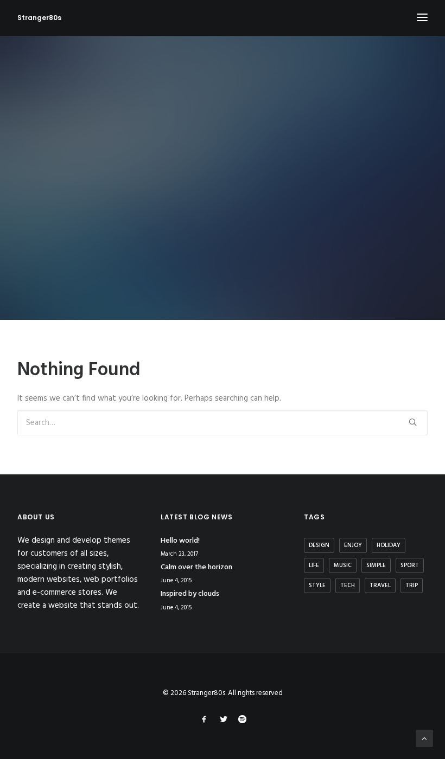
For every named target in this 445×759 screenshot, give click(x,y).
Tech (347, 585)
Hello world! (180, 541)
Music (343, 565)
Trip (411, 585)
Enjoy (353, 545)
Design (319, 545)
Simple (376, 565)
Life (314, 565)
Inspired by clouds (190, 594)
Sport (409, 565)
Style (317, 585)
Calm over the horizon (196, 567)
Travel (380, 585)
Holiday (388, 545)
